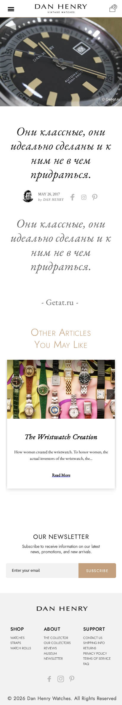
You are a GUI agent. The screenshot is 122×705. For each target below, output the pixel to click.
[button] (7, 8)
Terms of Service (97, 658)
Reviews (50, 648)
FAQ (86, 663)
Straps (15, 642)
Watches (17, 637)
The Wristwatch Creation (61, 436)
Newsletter (53, 658)
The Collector (56, 637)
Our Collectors (57, 642)
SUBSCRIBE (97, 571)
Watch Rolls (20, 648)
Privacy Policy (95, 653)
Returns (89, 648)
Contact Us (92, 637)
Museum (50, 653)
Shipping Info (94, 642)
